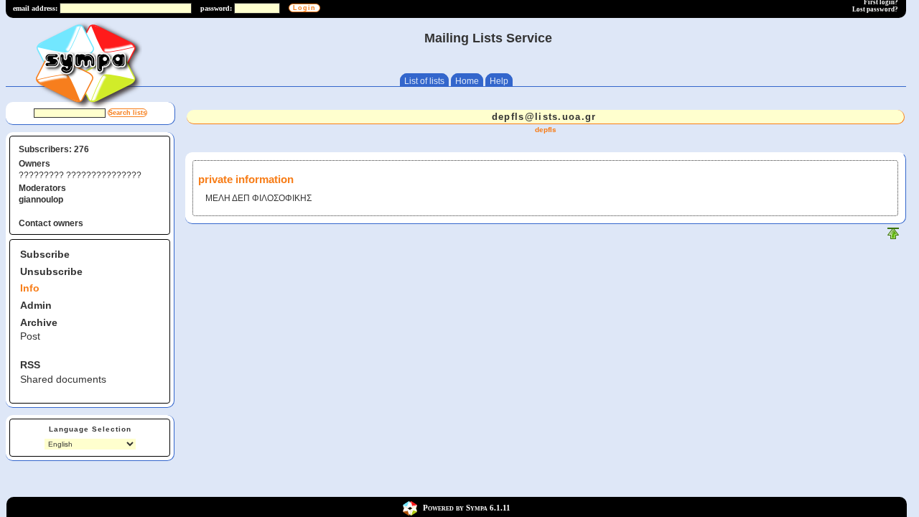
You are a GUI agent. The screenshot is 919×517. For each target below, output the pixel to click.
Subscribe (45, 254)
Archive (38, 322)
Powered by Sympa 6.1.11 (466, 507)
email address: (35, 8)
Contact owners (51, 223)
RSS (30, 365)
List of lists (424, 81)
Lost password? (875, 9)
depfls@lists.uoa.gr (544, 116)
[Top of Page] (893, 237)
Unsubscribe (51, 271)
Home (467, 81)
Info (29, 288)
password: (216, 8)
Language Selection (90, 429)
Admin (36, 305)
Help (499, 81)
